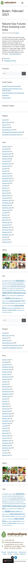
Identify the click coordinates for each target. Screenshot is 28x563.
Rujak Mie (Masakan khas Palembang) (13, 93)
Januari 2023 (6, 198)
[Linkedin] (15, 557)
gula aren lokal (8, 284)
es (12, 280)
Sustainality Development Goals (11, 134)
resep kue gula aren (10, 303)
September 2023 (7, 181)
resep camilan (15, 298)
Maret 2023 (5, 193)
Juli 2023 (4, 185)
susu (11, 312)
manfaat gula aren (13, 295)
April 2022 (5, 217)
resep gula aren (15, 301)
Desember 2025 (6, 154)
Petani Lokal (5, 127)
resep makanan (10, 305)
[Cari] (24, 73)
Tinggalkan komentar (10, 60)
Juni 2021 (5, 239)
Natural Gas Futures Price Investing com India (14, 26)
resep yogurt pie (7, 312)
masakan (19, 295)
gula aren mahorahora (17, 284)
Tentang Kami (22, 552)
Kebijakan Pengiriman (19, 554)
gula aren (20, 280)
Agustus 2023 (6, 183)
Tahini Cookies (6, 98)
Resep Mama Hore (7, 129)
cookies (9, 280)
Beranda (4, 552)
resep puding (5, 310)
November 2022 (6, 203)
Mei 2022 (5, 215)
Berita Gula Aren (7, 122)
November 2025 (6, 156)
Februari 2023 (6, 195)
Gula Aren (7, 58)
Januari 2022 (6, 225)
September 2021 (7, 234)
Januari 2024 (6, 176)
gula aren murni (15, 286)
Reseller (10, 554)
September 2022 (7, 207)
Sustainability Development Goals (12, 132)
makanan (7, 295)
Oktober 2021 (6, 232)
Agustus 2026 (6, 146)
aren (3, 280)
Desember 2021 (6, 227)
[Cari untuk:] (12, 73)
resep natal (22, 308)
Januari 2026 (6, 151)
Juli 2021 (4, 237)
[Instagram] (12, 557)
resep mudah (16, 308)
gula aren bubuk (18, 282)
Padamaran (5, 95)
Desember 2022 (6, 200)
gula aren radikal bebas (11, 288)
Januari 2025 (6, 161)
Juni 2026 (5, 149)
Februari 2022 (6, 222)
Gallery (5, 554)
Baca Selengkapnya (15, 54)
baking (6, 280)
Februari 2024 (6, 173)
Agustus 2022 (6, 210)
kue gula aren (23, 290)
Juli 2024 (4, 168)
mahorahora (7, 292)
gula (14, 280)
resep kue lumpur (19, 303)
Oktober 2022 (6, 205)
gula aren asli (11, 282)
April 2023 (5, 190)
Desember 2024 (6, 163)
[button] (22, 3)
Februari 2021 (6, 242)
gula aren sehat (19, 288)
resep (7, 298)
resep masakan (9, 308)
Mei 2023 (5, 188)
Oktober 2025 (6, 158)
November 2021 (6, 230)
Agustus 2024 (6, 166)
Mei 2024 (5, 171)
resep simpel (12, 310)
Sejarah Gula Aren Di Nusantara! (11, 86)
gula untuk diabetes (9, 290)
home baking (16, 290)
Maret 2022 (5, 220)
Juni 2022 (5, 212)
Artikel (4, 120)
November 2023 (7, 178)
